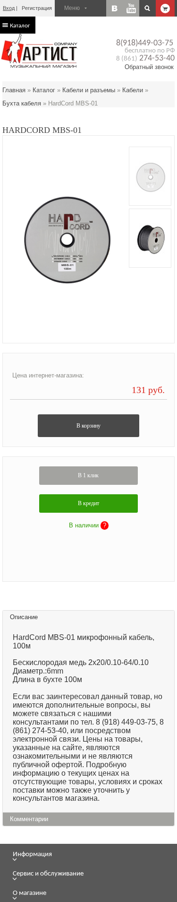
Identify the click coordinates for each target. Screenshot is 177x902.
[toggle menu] (94, 859)
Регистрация (37, 8)
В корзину (88, 425)
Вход (9, 8)
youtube (131, 8)
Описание (24, 617)
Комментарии (29, 819)
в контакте (114, 8)
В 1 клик (88, 475)
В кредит (88, 503)
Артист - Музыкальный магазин (40, 51)
